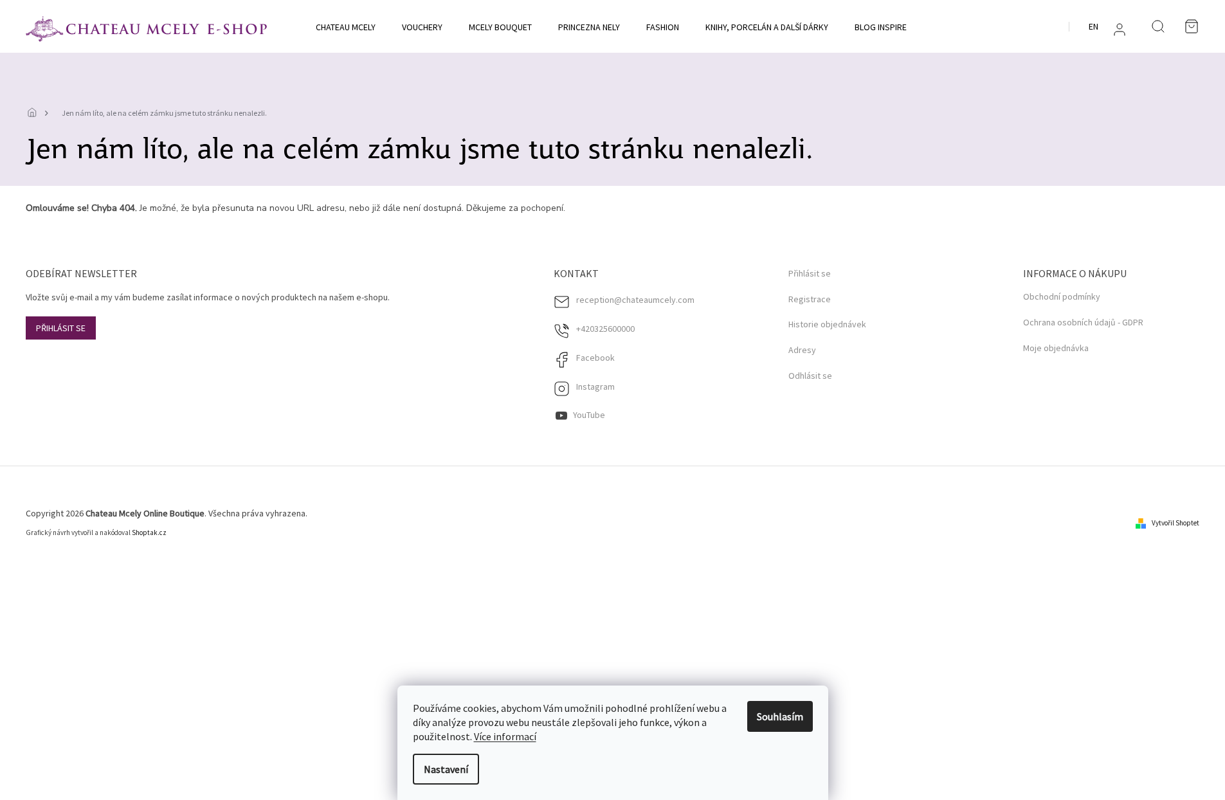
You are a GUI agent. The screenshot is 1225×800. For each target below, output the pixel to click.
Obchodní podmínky (1061, 296)
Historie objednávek (827, 324)
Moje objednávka (1056, 348)
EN (1093, 26)
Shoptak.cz (149, 532)
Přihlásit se (61, 328)
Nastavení (446, 769)
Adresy (802, 350)
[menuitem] (345, 27)
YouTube (589, 415)
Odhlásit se (810, 375)
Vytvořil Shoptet (1175, 522)
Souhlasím (780, 716)
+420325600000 (605, 328)
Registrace (809, 299)
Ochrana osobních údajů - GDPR (1083, 322)
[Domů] (35, 113)
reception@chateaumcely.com (635, 299)
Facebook (595, 357)
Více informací (505, 736)
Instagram (595, 386)
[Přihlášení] (1119, 30)
